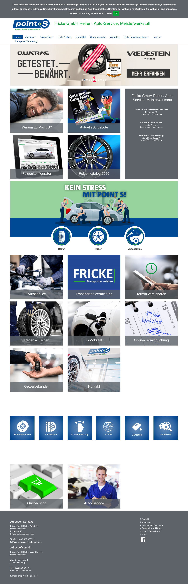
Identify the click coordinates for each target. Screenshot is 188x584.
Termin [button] (156, 37)
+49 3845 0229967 (151, 127)
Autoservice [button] (46, 37)
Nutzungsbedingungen (152, 525)
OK (116, 13)
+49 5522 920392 (151, 114)
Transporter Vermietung (26, 41)
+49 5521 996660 (151, 140)
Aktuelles (114, 37)
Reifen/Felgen (64, 37)
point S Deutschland (151, 531)
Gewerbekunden (98, 37)
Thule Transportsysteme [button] (135, 37)
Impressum (147, 522)
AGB (144, 534)
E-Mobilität (80, 37)
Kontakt (145, 519)
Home (18, 37)
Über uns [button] (29, 37)
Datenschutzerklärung (152, 528)
